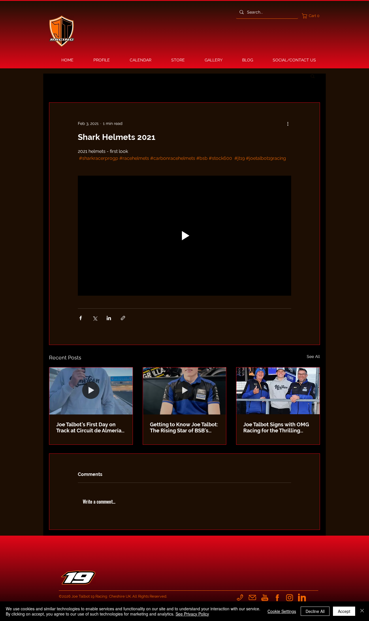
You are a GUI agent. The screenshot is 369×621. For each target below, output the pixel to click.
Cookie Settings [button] (282, 611)
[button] (312, 15)
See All (313, 356)
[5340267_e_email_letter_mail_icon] (252, 597)
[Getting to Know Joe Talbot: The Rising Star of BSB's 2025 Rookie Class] (184, 390)
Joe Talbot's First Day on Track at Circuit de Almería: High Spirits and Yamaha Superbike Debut (89, 427)
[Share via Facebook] (80, 318)
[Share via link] (123, 318)
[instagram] (289, 597)
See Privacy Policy (192, 614)
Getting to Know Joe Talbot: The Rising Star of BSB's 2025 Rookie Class (184, 427)
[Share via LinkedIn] (109, 318)
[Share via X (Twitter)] (94, 318)
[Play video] (184, 236)
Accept (344, 611)
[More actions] (287, 123)
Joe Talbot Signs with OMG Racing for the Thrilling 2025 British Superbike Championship (276, 427)
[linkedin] (302, 597)
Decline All (315, 611)
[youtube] (265, 597)
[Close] (362, 611)
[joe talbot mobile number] (240, 597)
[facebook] (277, 597)
